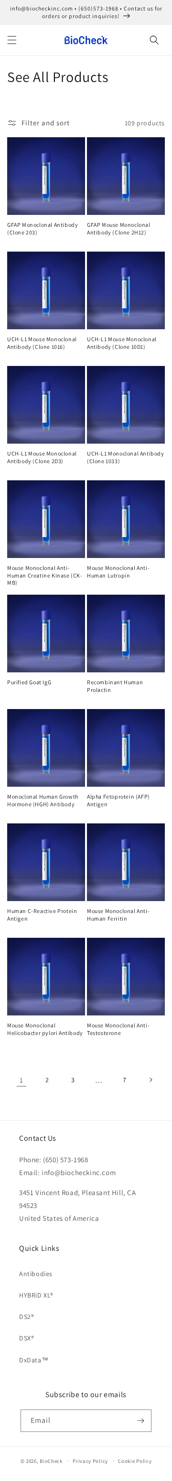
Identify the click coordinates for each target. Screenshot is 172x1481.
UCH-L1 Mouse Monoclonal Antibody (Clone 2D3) (42, 457)
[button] (11, 40)
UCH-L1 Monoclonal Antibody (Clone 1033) (125, 457)
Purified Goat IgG (29, 682)
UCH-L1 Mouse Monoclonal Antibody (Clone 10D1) (122, 342)
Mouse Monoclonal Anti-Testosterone (118, 1029)
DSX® (26, 1338)
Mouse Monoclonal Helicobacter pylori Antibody (45, 1029)
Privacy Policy (90, 1461)
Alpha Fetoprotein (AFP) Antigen (118, 800)
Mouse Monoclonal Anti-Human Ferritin (118, 914)
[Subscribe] (140, 1421)
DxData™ (33, 1360)
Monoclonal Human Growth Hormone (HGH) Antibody (42, 800)
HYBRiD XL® (36, 1295)
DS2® (26, 1316)
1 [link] (21, 1080)
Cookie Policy (134, 1461)
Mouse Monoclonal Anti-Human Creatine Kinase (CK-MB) (45, 575)
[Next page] (150, 1079)
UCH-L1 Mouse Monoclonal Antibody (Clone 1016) (42, 342)
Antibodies (36, 1273)
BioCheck (51, 1460)
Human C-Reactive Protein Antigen (42, 914)
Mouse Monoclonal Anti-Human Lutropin (118, 571)
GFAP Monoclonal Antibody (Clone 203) (42, 228)
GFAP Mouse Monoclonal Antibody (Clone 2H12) (118, 228)
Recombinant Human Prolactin (115, 686)
